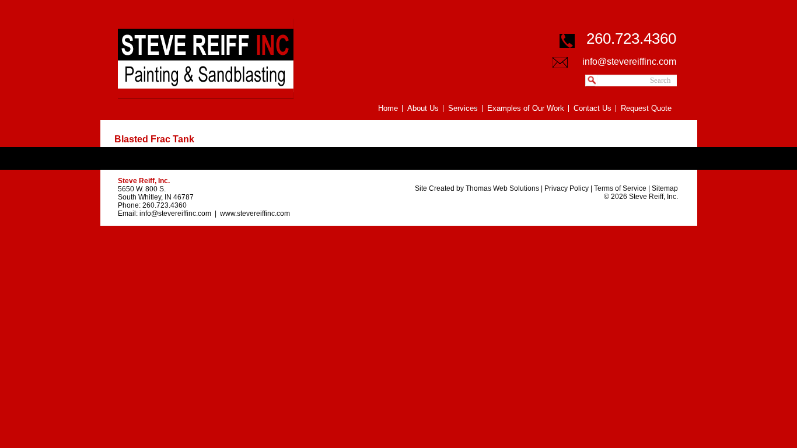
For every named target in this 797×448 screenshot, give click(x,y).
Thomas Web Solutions (502, 188)
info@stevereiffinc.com (629, 61)
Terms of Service (620, 188)
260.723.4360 (164, 205)
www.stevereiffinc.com (255, 213)
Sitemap (665, 188)
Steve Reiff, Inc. (653, 196)
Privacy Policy (566, 188)
